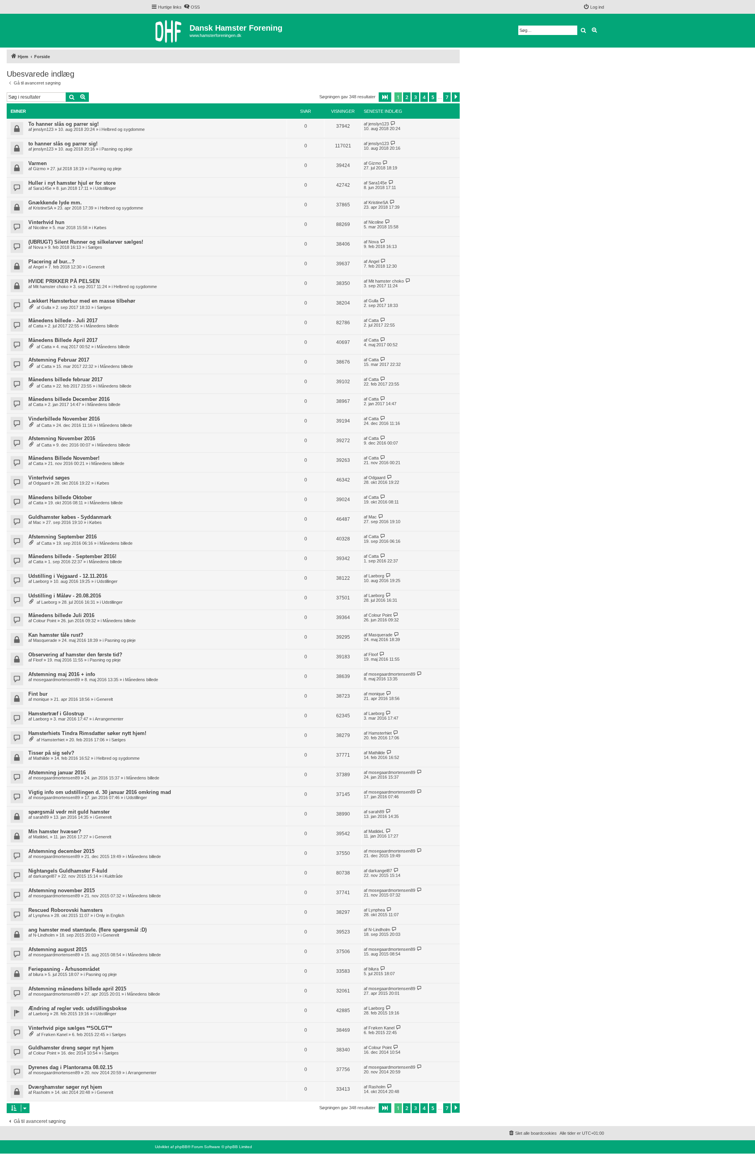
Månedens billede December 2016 (69, 399)
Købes (100, 227)
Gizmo (39, 168)
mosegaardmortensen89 (56, 679)
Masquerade (45, 640)
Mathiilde (41, 758)
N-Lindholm (44, 935)
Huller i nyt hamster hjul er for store (72, 183)
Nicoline (40, 227)
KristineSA (43, 208)
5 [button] (432, 97)
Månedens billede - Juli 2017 (63, 320)
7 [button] (447, 97)
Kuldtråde (114, 876)
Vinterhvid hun (46, 222)
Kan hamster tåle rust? (55, 635)
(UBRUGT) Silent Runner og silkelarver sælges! (85, 242)
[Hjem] (170, 31)
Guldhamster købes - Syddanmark (69, 517)
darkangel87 (45, 876)
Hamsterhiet (52, 739)
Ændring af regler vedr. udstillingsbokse (77, 1008)
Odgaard (41, 483)
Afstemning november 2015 (61, 890)
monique (41, 699)
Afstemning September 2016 (62, 537)
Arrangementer (109, 719)
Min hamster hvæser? (54, 831)
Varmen (37, 163)
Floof (37, 660)
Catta (38, 325)
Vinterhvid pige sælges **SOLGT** (70, 1028)
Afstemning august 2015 (57, 949)
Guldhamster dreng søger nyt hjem (71, 1048)
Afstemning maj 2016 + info (61, 674)
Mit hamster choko (50, 286)
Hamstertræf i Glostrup (56, 714)
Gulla (46, 307)
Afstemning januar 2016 (57, 772)
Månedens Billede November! (63, 458)
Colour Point (44, 620)
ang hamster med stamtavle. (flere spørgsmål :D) (87, 930)
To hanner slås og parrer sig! (63, 124)
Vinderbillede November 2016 (64, 419)
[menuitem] (192, 7)
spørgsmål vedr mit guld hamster (69, 812)
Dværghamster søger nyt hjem (65, 1087)
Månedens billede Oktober (60, 497)
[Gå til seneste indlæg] (393, 123)
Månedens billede (102, 325)
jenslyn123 (43, 129)
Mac (37, 522)
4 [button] (424, 97)
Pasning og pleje (117, 149)
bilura (38, 974)
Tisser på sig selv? (51, 753)
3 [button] (415, 97)
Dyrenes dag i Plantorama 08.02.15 (70, 1067)
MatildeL (41, 836)
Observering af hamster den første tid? (75, 655)
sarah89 (41, 817)
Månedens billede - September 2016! (72, 556)
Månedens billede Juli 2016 (61, 615)
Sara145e (42, 188)
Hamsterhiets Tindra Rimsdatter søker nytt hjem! (87, 733)
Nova (38, 247)
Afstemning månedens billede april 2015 (77, 989)
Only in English (110, 915)
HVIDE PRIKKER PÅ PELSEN (63, 281)
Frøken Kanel (54, 1034)
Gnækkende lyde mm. (55, 203)
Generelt (96, 267)
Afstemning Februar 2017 (58, 360)
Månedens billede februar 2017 (65, 379)
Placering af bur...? (51, 262)
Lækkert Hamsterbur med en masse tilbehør (81, 301)
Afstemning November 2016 (61, 438)
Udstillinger (105, 188)
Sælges (95, 247)
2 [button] (406, 97)
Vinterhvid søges (49, 478)
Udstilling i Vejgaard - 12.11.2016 (67, 576)
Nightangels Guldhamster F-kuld (67, 871)
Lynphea (41, 915)
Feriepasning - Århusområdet (63, 969)
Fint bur (38, 694)
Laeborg (41, 581)
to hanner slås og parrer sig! (63, 144)
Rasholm (41, 1092)
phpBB (181, 1147)
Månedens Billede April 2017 (63, 340)
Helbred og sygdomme (123, 129)
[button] (385, 97)
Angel (38, 267)
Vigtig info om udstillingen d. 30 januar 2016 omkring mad (99, 792)
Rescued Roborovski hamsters (65, 910)
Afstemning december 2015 (61, 851)
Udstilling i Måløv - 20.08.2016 (64, 596)
